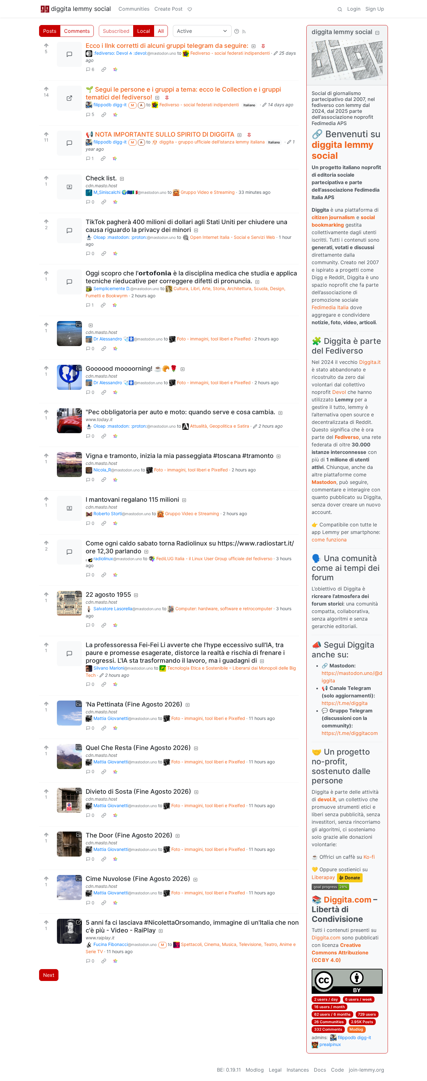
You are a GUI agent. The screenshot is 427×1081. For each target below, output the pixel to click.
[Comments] (69, 54)
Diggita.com (347, 899)
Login (353, 9)
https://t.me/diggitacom (350, 733)
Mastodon (324, 482)
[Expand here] (69, 186)
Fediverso (347, 437)
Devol (339, 392)
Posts (49, 31)
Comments (77, 31)
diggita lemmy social (81, 9)
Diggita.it (370, 362)
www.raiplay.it (100, 937)
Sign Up (374, 9)
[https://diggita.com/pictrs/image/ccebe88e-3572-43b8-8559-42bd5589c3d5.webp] (69, 98)
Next (48, 975)
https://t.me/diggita (345, 703)
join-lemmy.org (366, 1070)
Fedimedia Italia (330, 307)
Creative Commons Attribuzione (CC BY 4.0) (340, 952)
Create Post (168, 9)
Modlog (356, 1029)
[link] (103, 69)
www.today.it (99, 419)
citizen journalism (333, 217)
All (161, 31)
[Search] (340, 9)
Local (143, 31)
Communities (133, 9)
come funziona (329, 539)
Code (337, 1070)
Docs (320, 1070)
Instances (298, 1070)
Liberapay (323, 877)
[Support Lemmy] (189, 9)
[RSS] (244, 31)
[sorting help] (236, 31)
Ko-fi (369, 857)
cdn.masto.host (101, 185)
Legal (275, 1070)
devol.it (327, 799)
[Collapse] (377, 33)
